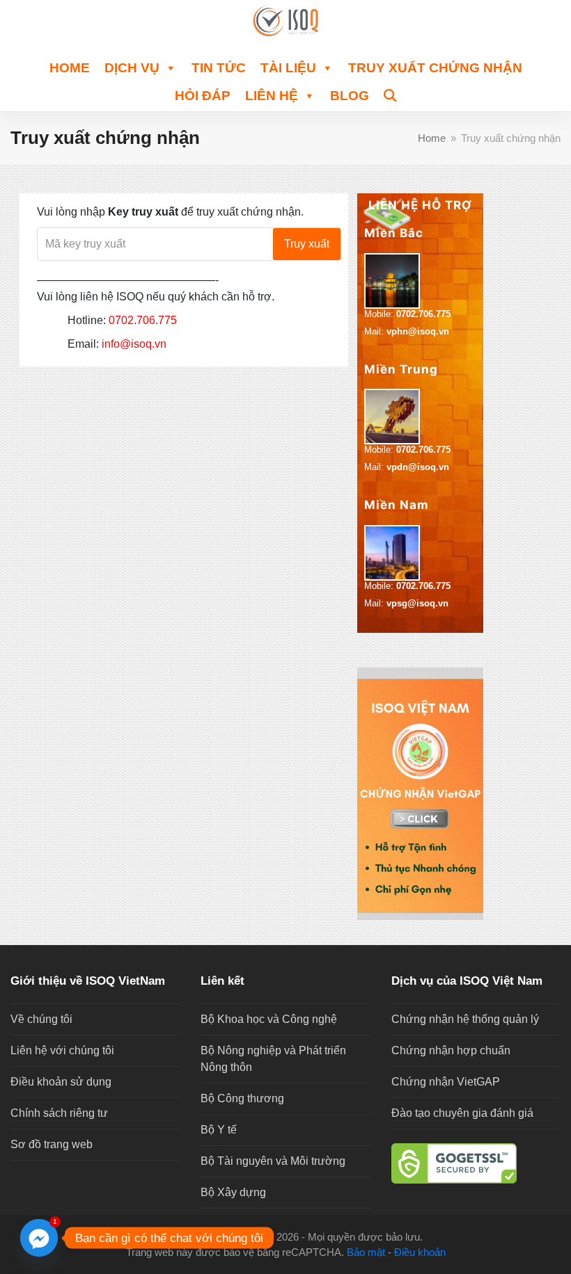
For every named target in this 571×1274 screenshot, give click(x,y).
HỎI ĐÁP (202, 95)
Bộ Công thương (242, 1098)
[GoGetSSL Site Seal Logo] (476, 1163)
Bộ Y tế (219, 1130)
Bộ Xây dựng (233, 1192)
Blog (349, 95)
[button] (390, 94)
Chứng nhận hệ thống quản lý (465, 1019)
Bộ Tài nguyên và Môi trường (273, 1161)
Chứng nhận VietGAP (445, 1082)
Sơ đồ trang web (51, 1144)
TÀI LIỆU (288, 68)
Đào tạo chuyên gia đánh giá (462, 1113)
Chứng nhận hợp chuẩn (450, 1050)
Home (69, 68)
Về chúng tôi (41, 1019)
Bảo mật (366, 1252)
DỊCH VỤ (131, 68)
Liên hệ (271, 95)
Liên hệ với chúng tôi (62, 1050)
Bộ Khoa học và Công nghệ (269, 1019)
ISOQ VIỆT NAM (234, 1237)
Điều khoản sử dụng (60, 1082)
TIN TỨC (218, 68)
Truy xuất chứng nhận (435, 68)
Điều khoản (420, 1252)
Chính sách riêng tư (59, 1113)
